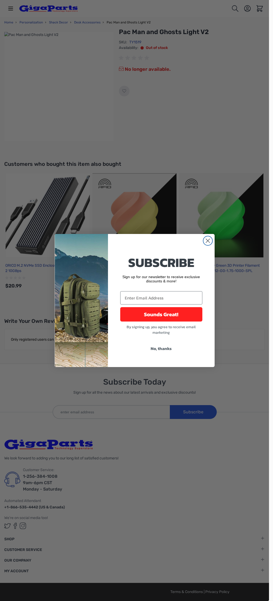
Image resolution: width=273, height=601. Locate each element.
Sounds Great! (161, 314)
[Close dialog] (207, 240)
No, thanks (161, 348)
